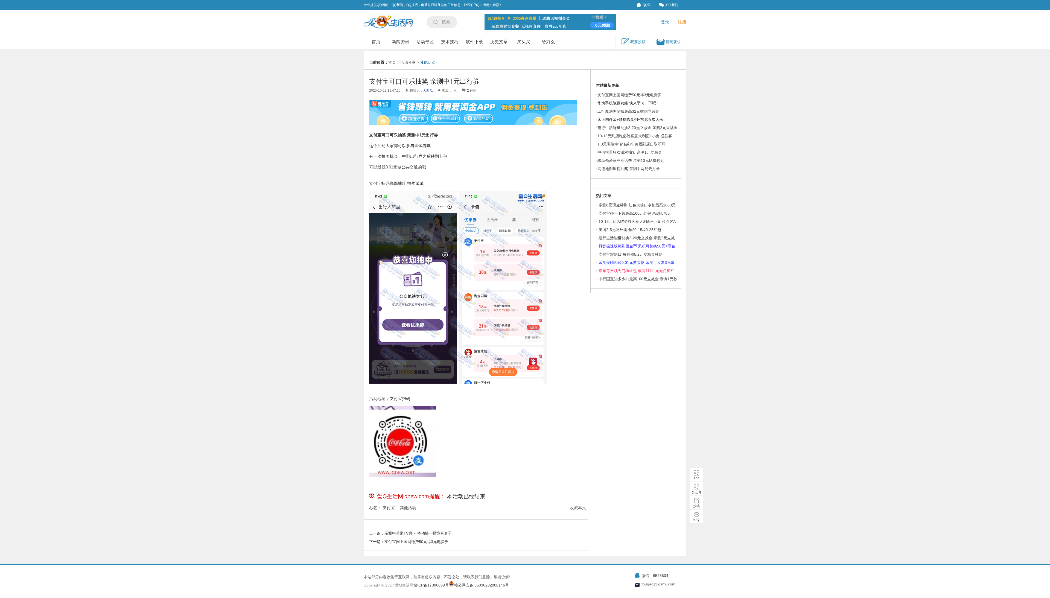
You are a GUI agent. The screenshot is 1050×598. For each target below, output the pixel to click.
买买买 (523, 41)
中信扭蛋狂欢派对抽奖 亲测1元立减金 (629, 152)
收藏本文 (578, 507)
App (696, 478)
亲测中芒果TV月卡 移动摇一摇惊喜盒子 (418, 533)
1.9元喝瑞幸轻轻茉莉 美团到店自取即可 (631, 144)
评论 (696, 520)
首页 (376, 41)
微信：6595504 (654, 575)
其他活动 (427, 62)
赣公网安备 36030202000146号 (481, 585)
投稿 (696, 506)
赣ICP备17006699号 (431, 585)
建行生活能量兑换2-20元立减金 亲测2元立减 (637, 238)
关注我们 (671, 5)
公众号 (696, 492)
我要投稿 (638, 42)
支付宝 (389, 507)
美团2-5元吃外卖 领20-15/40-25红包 (630, 229)
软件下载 (474, 41)
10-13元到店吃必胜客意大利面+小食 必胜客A (637, 221)
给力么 (548, 41)
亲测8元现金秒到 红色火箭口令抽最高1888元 (637, 205)
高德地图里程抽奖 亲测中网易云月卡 (628, 169)
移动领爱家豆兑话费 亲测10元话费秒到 (630, 160)
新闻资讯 (400, 41)
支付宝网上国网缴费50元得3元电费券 (416, 541)
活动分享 (408, 62)
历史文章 (499, 41)
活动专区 (425, 41)
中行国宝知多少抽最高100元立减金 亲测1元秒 (638, 279)
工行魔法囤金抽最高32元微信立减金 (628, 111)
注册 (682, 22)
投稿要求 (673, 42)
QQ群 (647, 5)
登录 (665, 22)
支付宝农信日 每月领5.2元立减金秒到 (631, 254)
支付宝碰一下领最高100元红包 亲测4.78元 (635, 213)
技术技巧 (450, 41)
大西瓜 (428, 90)
